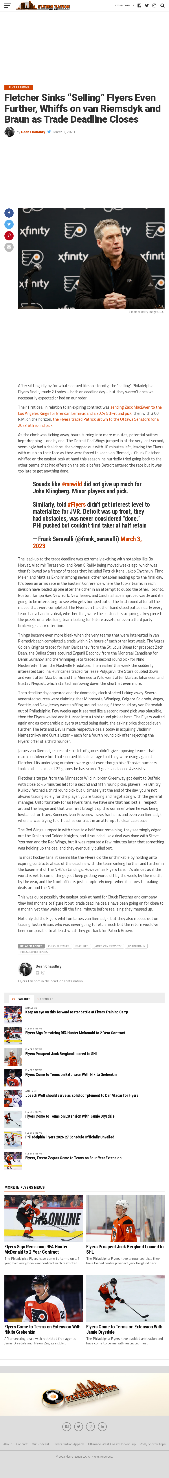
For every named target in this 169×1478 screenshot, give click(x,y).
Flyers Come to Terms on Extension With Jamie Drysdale (69, 1116)
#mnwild (72, 484)
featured (81, 946)
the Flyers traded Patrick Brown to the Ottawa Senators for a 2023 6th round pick (88, 422)
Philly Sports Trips (153, 1444)
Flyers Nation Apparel (69, 1444)
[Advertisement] (84, 52)
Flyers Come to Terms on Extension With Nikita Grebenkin (71, 1074)
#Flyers (77, 504)
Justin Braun (136, 946)
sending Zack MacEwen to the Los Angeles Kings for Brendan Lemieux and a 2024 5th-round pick (90, 410)
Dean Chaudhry (33, 131)
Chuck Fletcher (59, 946)
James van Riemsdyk (107, 946)
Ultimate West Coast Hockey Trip (112, 1444)
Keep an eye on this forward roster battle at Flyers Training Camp (76, 1012)
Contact (22, 1444)
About (7, 1444)
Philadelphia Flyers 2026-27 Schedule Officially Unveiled (69, 1137)
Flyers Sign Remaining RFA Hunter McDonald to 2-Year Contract (75, 1033)
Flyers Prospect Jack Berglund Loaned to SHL (61, 1053)
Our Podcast (41, 1444)
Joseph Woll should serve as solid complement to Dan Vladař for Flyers (81, 1095)
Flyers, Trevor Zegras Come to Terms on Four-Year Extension (73, 1158)
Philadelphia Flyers (34, 952)
